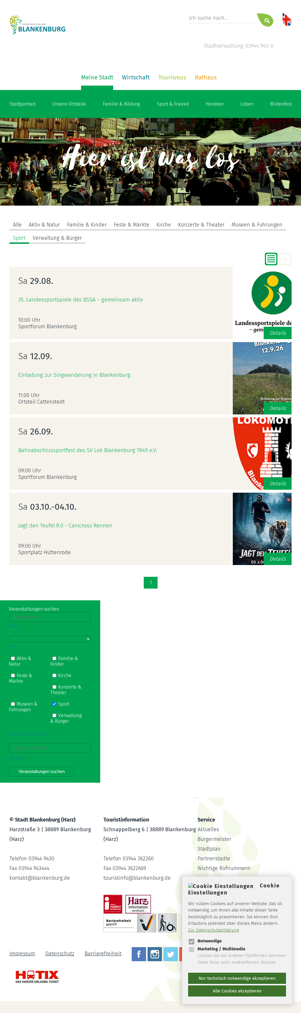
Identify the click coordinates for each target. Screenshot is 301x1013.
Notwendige (210, 941)
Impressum (22, 953)
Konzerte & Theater (201, 224)
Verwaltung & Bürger (57, 238)
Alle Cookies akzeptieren (237, 991)
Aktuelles (208, 829)
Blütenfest (281, 104)
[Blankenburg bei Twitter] (171, 953)
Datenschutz (59, 953)
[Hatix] (35, 974)
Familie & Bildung (121, 104)
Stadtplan (209, 849)
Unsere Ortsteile (69, 104)
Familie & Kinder (87, 224)
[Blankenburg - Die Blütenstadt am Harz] (37, 34)
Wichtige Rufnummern (224, 868)
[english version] (287, 19)
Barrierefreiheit (103, 953)
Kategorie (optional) (29, 734)
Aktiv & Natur (44, 224)
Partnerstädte (214, 858)
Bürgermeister (214, 839)
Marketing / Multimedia (221, 949)
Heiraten (215, 104)
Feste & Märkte (131, 224)
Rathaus (206, 77)
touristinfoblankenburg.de (137, 878)
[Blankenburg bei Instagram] (155, 953)
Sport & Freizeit (173, 104)
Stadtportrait (22, 104)
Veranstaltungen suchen (42, 771)
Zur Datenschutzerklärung (213, 930)
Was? (14, 626)
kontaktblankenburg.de (39, 878)
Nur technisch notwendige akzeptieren (237, 978)
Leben (246, 104)
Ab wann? (19, 757)
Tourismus (172, 77)
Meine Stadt (97, 77)
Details (278, 333)
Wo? (13, 647)
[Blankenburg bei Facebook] (140, 953)
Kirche (163, 224)
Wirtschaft (136, 77)
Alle (17, 224)
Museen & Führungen (257, 224)
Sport (19, 238)
